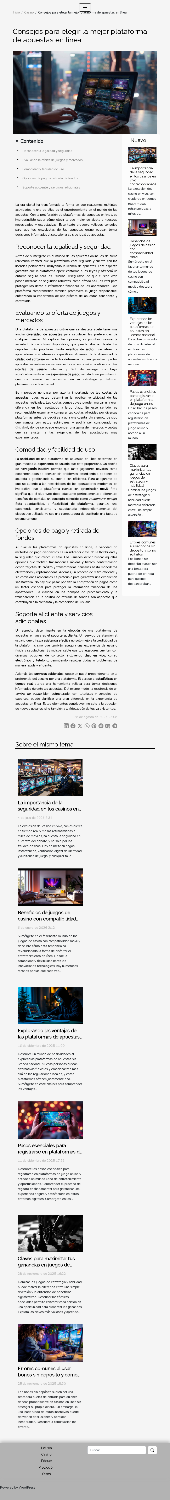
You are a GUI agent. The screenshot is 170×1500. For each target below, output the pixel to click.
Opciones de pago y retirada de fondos (50, 178)
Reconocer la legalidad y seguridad (47, 151)
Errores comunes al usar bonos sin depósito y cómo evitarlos (143, 548)
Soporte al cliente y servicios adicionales (51, 187)
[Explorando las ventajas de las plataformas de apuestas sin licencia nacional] (142, 305)
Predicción (47, 1467)
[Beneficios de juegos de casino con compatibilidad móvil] (142, 227)
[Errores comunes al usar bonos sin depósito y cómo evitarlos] (142, 529)
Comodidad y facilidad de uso (43, 169)
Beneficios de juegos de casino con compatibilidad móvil (47, 919)
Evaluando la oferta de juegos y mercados (52, 160)
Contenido (32, 141)
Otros (46, 1474)
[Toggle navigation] (85, 7)
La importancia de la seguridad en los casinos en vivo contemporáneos (143, 176)
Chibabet (21, 427)
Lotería (46, 1448)
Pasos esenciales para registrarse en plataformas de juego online (143, 398)
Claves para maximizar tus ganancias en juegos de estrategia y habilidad (140, 476)
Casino (46, 1454)
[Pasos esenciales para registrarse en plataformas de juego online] (142, 378)
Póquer (46, 1461)
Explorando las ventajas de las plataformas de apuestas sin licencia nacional (142, 327)
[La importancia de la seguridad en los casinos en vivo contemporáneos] (142, 155)
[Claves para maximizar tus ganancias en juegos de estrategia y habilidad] (142, 452)
